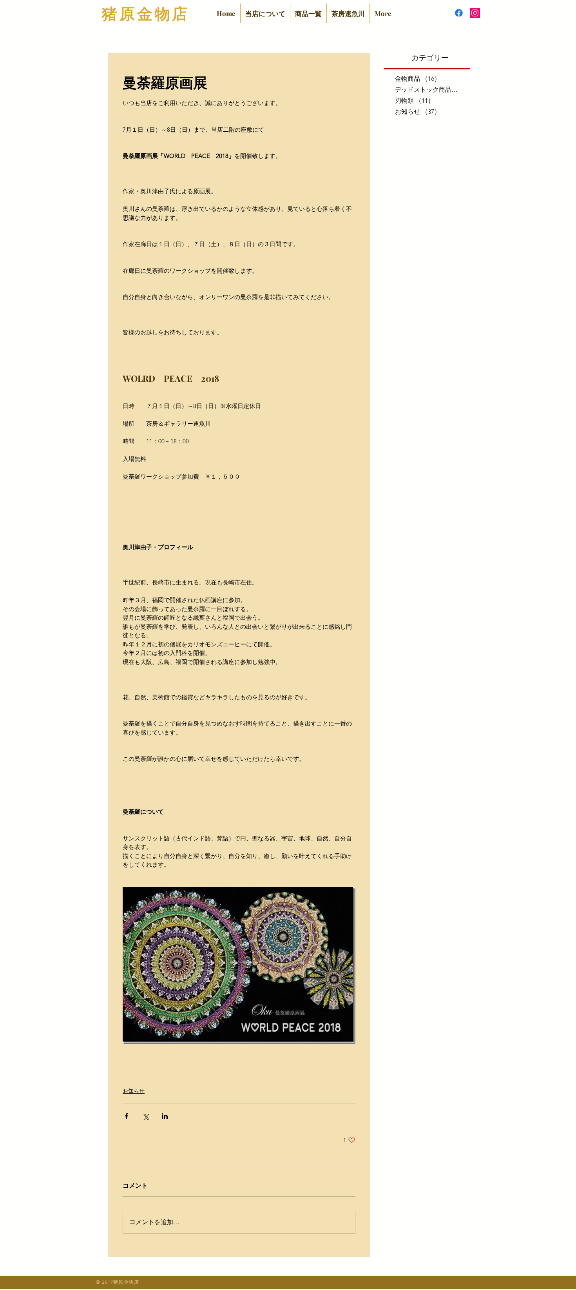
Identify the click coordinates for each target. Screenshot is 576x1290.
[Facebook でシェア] (126, 1116)
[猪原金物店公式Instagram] (475, 13)
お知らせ (134, 1090)
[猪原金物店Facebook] (459, 13)
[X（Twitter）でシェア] (145, 1116)
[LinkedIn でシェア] (164, 1116)
